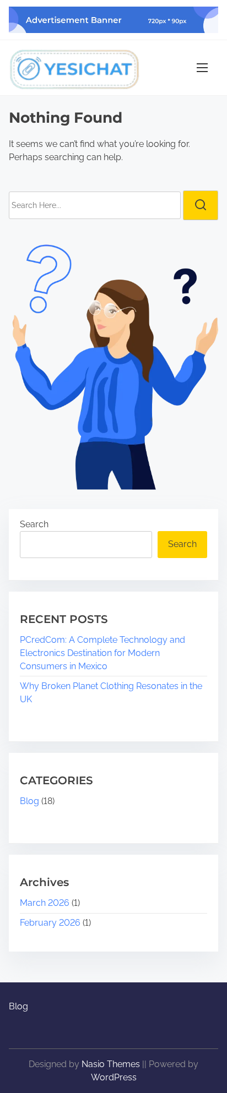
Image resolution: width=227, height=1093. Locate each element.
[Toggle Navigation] (202, 67)
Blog (29, 801)
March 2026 (44, 903)
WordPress (114, 1077)
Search (34, 524)
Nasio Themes (112, 1064)
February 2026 (50, 922)
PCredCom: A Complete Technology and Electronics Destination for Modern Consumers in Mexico (102, 653)
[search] (200, 205)
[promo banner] (113, 20)
